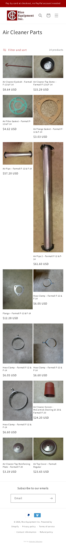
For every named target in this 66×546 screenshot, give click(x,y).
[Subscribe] (51, 498)
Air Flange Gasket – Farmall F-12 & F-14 (48, 130)
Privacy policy (29, 526)
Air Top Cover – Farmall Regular (44, 465)
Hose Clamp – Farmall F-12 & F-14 (47, 297)
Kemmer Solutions (35, 541)
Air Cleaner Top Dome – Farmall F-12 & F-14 (44, 83)
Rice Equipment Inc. (31, 522)
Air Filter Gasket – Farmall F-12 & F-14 (17, 123)
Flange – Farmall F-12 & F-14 (17, 313)
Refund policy (46, 532)
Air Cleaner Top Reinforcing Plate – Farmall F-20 (16, 465)
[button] (56, 15)
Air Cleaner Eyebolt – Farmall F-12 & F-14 (17, 83)
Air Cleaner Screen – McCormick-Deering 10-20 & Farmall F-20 (47, 410)
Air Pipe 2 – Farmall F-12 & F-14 (47, 257)
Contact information (26, 532)
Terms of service (46, 526)
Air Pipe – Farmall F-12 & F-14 (17, 168)
